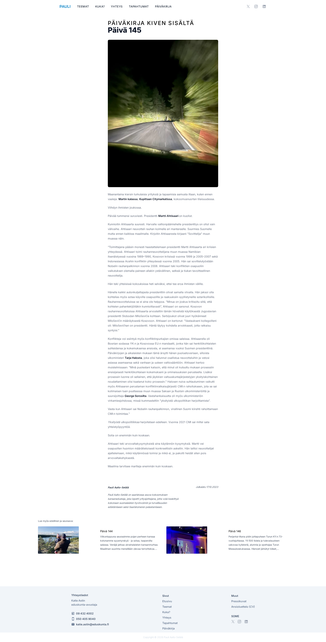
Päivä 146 (235, 531)
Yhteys (117, 6)
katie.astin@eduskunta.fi (92, 624)
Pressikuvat (238, 601)
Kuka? (100, 6)
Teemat (83, 6)
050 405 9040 (86, 619)
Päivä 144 (106, 531)
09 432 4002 (85, 613)
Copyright (148, 637)
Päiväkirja (163, 6)
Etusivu (167, 601)
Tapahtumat (139, 6)
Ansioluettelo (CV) (243, 606)
